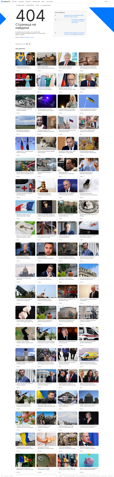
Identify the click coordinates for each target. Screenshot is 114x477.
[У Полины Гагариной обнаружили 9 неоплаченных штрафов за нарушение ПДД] (89, 421)
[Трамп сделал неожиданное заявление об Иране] (46, 379)
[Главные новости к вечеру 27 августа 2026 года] (67, 210)
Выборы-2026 (21, 5)
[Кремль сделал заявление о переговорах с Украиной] (67, 62)
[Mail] (2, 1)
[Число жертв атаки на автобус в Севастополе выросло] (89, 231)
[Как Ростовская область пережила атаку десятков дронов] (89, 189)
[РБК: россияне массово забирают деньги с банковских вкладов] (89, 464)
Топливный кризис (46, 5)
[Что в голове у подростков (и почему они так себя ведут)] (89, 126)
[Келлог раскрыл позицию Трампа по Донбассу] (89, 295)
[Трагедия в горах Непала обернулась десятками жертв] (67, 273)
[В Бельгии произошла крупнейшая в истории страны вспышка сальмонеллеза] (46, 442)
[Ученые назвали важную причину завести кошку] (46, 147)
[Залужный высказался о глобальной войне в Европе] (25, 62)
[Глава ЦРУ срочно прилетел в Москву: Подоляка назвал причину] (89, 252)
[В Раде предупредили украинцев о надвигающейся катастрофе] (89, 104)
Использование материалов (94, 476)
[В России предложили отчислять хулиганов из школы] (67, 358)
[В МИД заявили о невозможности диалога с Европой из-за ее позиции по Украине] (89, 400)
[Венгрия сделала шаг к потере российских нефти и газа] (89, 273)
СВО (38, 5)
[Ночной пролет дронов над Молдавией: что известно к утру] (25, 464)
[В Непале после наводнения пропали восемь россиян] (46, 316)
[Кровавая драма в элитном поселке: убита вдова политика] (46, 104)
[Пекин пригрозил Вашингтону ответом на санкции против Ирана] (67, 316)
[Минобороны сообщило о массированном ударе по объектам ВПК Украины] (25, 126)
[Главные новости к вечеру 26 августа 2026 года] (67, 400)
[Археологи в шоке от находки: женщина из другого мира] (25, 231)
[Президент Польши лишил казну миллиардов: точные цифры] (67, 147)
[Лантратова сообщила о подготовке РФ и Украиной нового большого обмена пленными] (25, 252)
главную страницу (29, 37)
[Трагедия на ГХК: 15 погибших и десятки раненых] (25, 189)
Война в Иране (30, 5)
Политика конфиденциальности (82, 476)
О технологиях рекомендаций (69, 476)
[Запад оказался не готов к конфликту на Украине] (46, 421)
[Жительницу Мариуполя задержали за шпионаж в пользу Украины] (67, 442)
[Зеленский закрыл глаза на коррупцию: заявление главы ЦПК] (46, 400)
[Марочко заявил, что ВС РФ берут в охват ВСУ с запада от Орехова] (46, 337)
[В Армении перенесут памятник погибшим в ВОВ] (25, 358)
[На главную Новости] (6, 1)
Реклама (11, 476)
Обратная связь (104, 476)
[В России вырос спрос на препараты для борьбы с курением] (89, 168)
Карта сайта (110, 476)
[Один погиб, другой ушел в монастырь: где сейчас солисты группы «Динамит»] (89, 379)
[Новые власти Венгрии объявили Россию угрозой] (67, 337)
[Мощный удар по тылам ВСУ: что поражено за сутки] (67, 295)
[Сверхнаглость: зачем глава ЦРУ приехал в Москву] (25, 147)
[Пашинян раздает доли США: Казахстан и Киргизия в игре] (67, 421)
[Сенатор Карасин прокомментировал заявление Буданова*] (46, 252)
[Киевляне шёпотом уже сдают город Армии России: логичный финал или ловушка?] (46, 358)
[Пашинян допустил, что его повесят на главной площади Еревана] (89, 442)
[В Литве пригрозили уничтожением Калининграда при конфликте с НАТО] (46, 62)
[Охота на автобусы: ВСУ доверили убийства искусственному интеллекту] (67, 231)
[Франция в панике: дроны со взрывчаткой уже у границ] (25, 210)
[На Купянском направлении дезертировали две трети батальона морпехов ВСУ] (25, 400)
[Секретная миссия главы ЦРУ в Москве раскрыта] (25, 379)
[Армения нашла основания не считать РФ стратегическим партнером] (67, 189)
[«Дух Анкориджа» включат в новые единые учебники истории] (67, 379)
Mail (2, 476)
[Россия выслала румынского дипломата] (25, 273)
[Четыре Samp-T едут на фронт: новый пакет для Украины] (25, 295)
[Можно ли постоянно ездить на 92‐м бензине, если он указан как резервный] (67, 464)
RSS (56, 476)
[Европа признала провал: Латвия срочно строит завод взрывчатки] (25, 168)
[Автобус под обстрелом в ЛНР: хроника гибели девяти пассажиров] (89, 337)
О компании (6, 476)
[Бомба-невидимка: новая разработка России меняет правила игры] (46, 295)
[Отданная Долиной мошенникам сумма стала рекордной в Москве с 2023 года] (67, 104)
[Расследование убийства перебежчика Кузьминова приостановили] (46, 189)
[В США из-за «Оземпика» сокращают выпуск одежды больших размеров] (46, 83)
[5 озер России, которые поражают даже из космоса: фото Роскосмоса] (25, 337)
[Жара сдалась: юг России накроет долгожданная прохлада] (46, 231)
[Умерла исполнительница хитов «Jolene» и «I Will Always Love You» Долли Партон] (25, 83)
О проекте (60, 476)
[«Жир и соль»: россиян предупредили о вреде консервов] (46, 464)
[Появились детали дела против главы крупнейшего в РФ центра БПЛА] (89, 62)
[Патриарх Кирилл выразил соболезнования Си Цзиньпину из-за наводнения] (89, 147)
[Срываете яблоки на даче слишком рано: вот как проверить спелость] (25, 421)
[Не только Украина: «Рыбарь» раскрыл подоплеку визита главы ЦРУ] (67, 252)
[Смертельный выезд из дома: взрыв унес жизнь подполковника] (89, 358)
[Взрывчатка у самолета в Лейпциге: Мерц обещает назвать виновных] (67, 83)
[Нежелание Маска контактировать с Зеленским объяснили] (67, 168)
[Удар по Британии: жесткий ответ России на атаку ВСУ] (67, 126)
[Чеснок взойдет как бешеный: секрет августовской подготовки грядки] (25, 316)
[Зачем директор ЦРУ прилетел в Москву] (89, 210)
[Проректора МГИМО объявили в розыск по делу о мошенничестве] (46, 210)
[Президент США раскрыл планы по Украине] (89, 83)
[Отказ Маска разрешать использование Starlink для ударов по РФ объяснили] (46, 273)
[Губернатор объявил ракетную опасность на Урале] (89, 316)
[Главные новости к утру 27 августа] (46, 168)
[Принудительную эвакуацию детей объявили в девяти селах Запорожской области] (25, 442)
